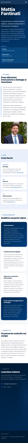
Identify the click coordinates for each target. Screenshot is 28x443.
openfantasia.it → (11, 201)
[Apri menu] (26, 2)
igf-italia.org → (20, 172)
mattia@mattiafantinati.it (10, 384)
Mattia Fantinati (6, 2)
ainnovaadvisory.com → (17, 187)
